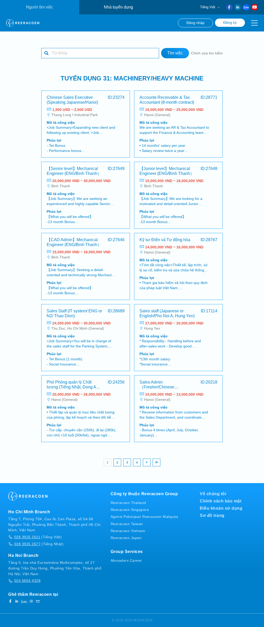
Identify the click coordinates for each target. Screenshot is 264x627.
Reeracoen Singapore (130, 510)
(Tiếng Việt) (38, 537)
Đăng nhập (195, 23)
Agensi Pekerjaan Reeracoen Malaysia (144, 517)
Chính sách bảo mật (220, 501)
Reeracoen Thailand (128, 503)
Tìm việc (175, 53)
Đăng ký (230, 23)
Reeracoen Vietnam (128, 531)
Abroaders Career (126, 560)
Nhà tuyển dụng (118, 7)
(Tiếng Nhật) (38, 544)
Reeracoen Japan (126, 538)
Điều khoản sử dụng (221, 508)
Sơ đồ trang (212, 515)
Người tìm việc (39, 7)
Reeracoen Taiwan (127, 524)
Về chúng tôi (213, 494)
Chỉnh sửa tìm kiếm (207, 53)
